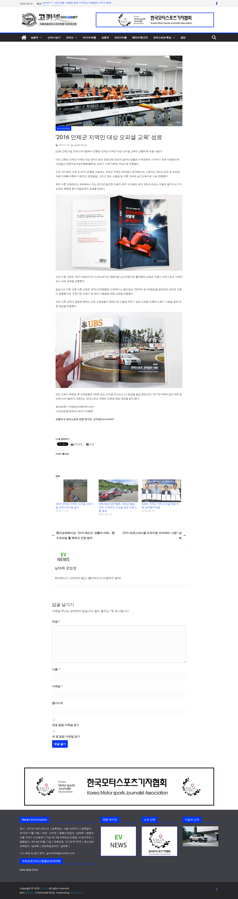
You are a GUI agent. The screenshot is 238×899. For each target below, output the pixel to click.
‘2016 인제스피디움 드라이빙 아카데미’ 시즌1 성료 (152, 535)
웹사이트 (57, 703)
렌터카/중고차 (140, 37)
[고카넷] (24, 37)
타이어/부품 (89, 37)
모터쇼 (70, 37)
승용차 (34, 37)
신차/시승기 (54, 37)
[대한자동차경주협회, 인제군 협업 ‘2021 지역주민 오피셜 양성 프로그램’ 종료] (118, 490)
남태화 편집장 (80, 145)
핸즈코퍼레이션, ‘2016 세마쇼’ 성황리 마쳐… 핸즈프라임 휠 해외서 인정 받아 (85, 535)
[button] (40, 37)
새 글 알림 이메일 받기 (66, 736)
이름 (56, 669)
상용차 (105, 37)
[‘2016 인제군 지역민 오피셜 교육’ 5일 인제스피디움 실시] (75, 490)
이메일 (57, 686)
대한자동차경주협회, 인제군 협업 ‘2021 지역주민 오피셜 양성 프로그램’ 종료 (118, 507)
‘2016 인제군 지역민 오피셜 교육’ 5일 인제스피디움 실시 (75, 505)
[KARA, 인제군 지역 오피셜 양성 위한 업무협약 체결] (161, 490)
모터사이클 (120, 37)
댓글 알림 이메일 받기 (65, 725)
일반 (183, 37)
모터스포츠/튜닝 (162, 37)
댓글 (56, 621)
